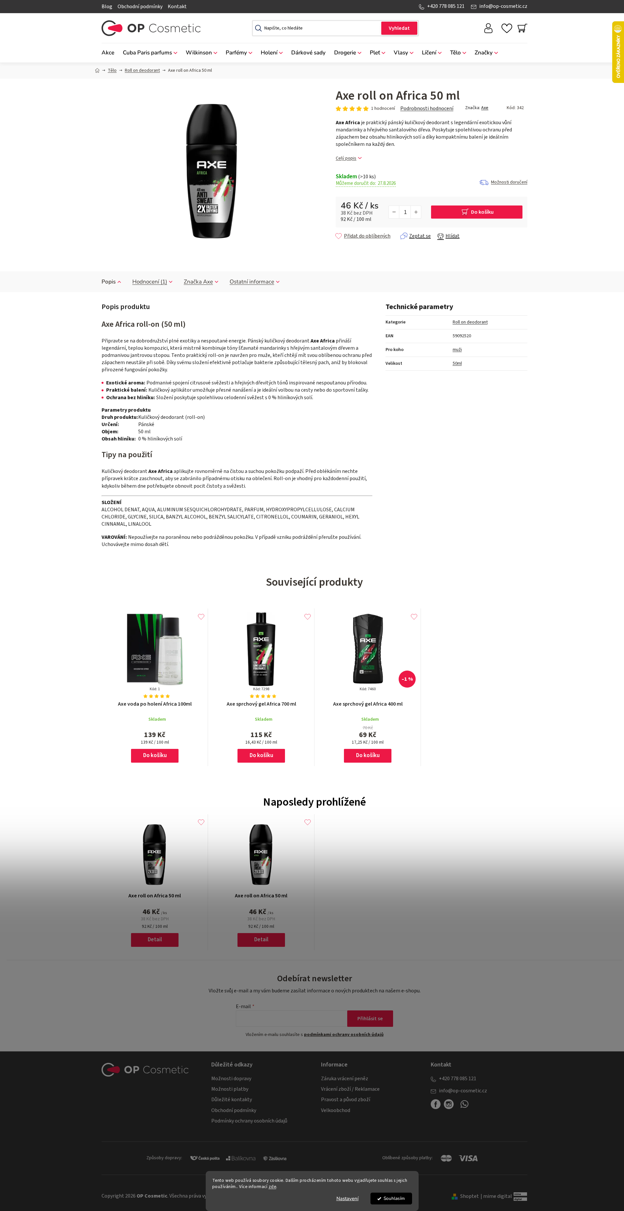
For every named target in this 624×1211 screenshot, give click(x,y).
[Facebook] (436, 1104)
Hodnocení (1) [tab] (149, 281)
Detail (155, 940)
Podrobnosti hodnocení (426, 108)
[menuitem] (110, 53)
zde (272, 1186)
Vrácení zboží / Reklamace (350, 1089)
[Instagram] (449, 1104)
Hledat (399, 28)
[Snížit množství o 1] (394, 212)
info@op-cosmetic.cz (503, 6)
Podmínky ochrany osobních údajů (249, 1120)
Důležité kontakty (231, 1099)
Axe (484, 108)
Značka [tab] (198, 281)
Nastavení (347, 1198)
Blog (107, 6)
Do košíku (482, 212)
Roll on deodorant (470, 322)
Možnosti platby (229, 1089)
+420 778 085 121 (445, 6)
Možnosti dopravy (231, 1078)
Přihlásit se (370, 1018)
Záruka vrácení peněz (344, 1078)
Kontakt (177, 6)
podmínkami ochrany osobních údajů (344, 1034)
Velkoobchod (335, 1110)
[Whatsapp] (464, 1106)
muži (457, 349)
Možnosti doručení (509, 182)
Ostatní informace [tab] (252, 281)
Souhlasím (394, 1198)
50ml (457, 363)
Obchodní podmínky (140, 6)
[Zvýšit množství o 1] (415, 212)
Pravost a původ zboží (345, 1099)
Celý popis (346, 158)
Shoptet (469, 1196)
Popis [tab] (109, 281)
